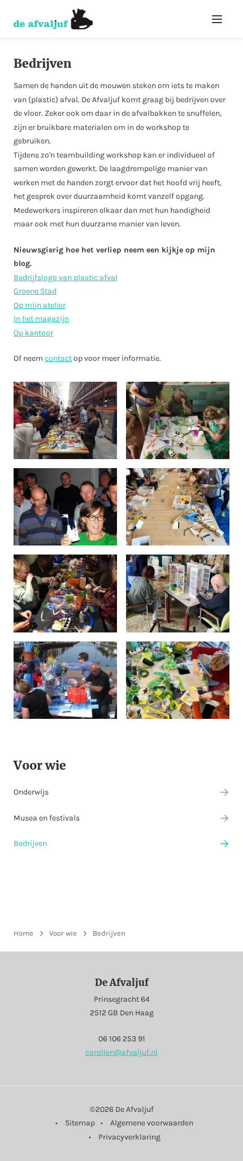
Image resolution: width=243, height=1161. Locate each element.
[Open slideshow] (65, 420)
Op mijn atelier (40, 305)
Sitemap (80, 1123)
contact (58, 358)
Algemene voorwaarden (151, 1123)
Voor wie (40, 765)
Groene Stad (35, 291)
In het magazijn (41, 319)
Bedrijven (30, 843)
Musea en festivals (47, 818)
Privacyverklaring (129, 1137)
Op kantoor (33, 333)
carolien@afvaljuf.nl (121, 1052)
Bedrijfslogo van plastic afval (66, 277)
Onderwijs (31, 792)
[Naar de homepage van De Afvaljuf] (53, 18)
